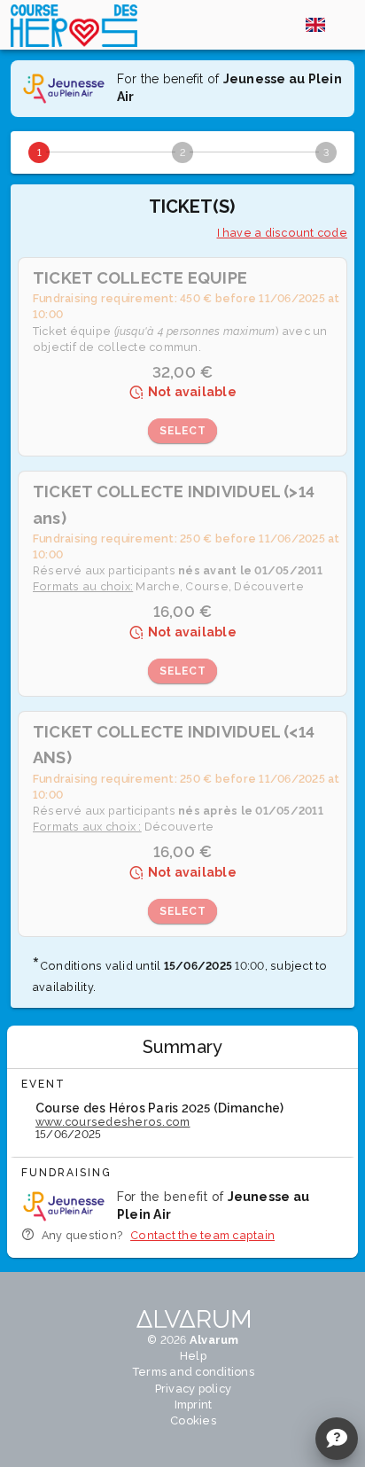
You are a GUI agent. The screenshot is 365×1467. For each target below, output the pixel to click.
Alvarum (214, 1339)
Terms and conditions (193, 1371)
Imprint (194, 1404)
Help (193, 1355)
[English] (315, 25)
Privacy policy (193, 1388)
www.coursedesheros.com (112, 1121)
